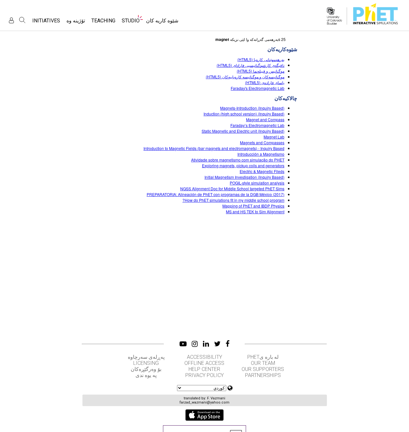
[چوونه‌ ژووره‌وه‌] (11, 20)
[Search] (22, 20)
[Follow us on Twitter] (217, 343)
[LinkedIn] (206, 343)
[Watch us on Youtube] (183, 343)
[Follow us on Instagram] (195, 343)
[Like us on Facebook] (228, 343)
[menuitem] (162, 22)
